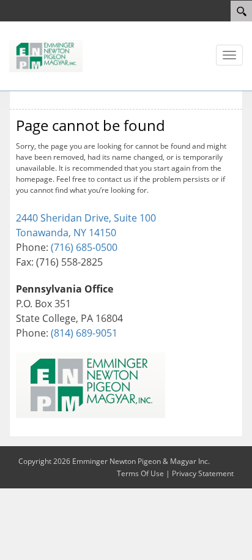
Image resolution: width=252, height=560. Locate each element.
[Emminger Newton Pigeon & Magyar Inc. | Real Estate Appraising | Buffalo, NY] (46, 55)
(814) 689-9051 (84, 333)
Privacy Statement (203, 473)
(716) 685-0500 (84, 247)
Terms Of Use (140, 473)
